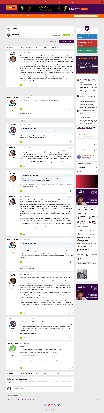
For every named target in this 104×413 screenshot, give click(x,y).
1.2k (13, 66)
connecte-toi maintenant (52, 381)
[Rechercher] (96, 16)
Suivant (45, 47)
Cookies (56, 408)
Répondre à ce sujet (66, 41)
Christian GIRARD (85, 80)
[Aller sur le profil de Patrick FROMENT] (78, 111)
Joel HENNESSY (13, 343)
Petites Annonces (46, 16)
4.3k (13, 116)
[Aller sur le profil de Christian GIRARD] (78, 80)
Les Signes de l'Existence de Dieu (87, 79)
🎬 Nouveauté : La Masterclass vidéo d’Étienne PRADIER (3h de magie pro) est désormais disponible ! (51, 2)
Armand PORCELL (13, 275)
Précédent (11, 47)
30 (36, 47)
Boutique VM (25, 16)
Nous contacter (49, 408)
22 (15, 47)
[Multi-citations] (21, 85)
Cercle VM (15, 16)
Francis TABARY (12, 98)
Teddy (33, 175)
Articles (57, 16)
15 (13, 288)
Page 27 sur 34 (55, 47)
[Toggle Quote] (21, 128)
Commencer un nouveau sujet (50, 41)
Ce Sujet (91, 15)
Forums (34, 16)
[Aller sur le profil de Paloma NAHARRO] (79, 157)
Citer (24, 84)
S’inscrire (84, 9)
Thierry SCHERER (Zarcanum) (88, 96)
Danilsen (13, 125)
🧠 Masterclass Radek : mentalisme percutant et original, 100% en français (85, 50)
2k (13, 160)
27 (28, 47)
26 (26, 47)
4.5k (13, 137)
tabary (34, 128)
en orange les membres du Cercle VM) (86, 128)
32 (41, 47)
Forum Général (26, 36)
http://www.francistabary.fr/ (26, 113)
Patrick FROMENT (85, 112)
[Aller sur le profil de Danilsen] (13, 130)
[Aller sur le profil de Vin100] (90, 222)
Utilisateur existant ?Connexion (74, 9)
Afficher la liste (80, 129)
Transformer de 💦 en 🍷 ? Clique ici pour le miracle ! (85, 36)
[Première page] (7, 47)
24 (21, 47)
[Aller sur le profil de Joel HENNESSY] (13, 348)
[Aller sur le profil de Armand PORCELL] (13, 281)
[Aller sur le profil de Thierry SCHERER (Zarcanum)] (78, 95)
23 (18, 47)
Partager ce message (56, 35)
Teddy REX (16, 34)
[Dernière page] (49, 47)
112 (13, 355)
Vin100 (93, 221)
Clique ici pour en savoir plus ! (33, 95)
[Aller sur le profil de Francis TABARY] (13, 103)
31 (38, 47)
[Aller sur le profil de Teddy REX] (8, 35)
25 (23, 47)
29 (33, 47)
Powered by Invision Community (52, 411)
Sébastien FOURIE (12, 172)
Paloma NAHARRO (86, 157)
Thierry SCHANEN (12, 53)
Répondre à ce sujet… (20, 388)
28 (31, 47)
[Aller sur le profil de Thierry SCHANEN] (13, 59)
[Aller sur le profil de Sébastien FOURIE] (13, 178)
